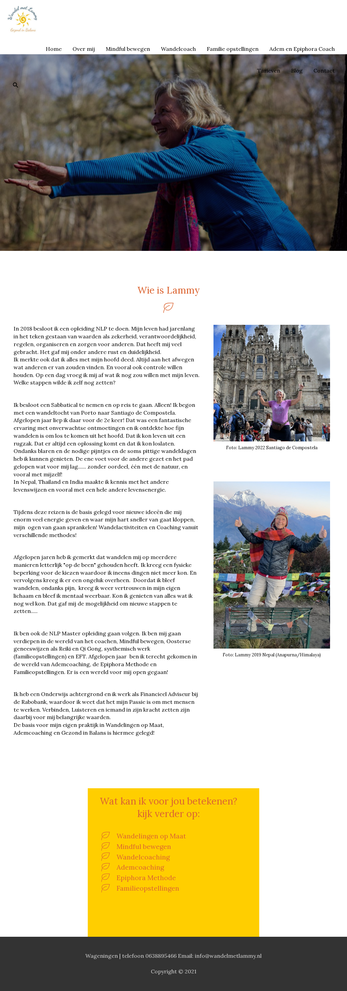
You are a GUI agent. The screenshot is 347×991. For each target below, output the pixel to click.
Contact (324, 70)
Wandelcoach (178, 48)
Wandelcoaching (143, 857)
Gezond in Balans (73, 19)
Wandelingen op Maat (151, 836)
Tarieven (268, 70)
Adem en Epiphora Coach (302, 48)
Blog (297, 70)
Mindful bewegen (128, 48)
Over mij (84, 48)
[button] (15, 84)
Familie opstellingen (233, 48)
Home (54, 48)
